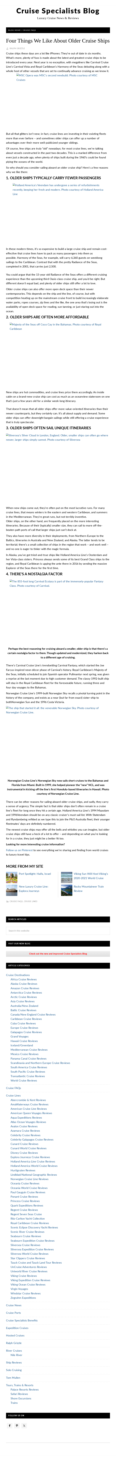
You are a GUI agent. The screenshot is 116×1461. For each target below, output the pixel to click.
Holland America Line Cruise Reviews (33, 1161)
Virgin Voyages (19, 1289)
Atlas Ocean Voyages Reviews (28, 1122)
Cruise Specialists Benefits (22, 1320)
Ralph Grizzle (14, 1343)
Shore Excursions (21, 1398)
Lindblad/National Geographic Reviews (34, 1175)
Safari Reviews (19, 1394)
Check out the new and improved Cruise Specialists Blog (58, 954)
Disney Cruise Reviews (24, 1153)
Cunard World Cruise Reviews (29, 1148)
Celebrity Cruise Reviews (25, 1135)
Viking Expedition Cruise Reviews (30, 1280)
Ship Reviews (14, 1362)
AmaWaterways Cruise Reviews (29, 1104)
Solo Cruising (14, 1370)
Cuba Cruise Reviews (23, 1023)
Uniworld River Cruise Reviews (29, 1271)
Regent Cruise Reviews (24, 1210)
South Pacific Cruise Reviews (28, 1072)
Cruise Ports (13, 1313)
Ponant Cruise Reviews (24, 1197)
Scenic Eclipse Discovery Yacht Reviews (34, 1227)
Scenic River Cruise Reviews (27, 1232)
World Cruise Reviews (24, 1080)
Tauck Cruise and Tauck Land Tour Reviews (36, 1262)
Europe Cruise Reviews (24, 1028)
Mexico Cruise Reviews (25, 1054)
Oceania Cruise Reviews (25, 1183)
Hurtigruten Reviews (23, 1170)
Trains (14, 1403)
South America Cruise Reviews (29, 1067)
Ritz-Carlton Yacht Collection (28, 1218)
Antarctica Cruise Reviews (26, 992)
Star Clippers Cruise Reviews (28, 1258)
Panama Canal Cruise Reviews (29, 1058)
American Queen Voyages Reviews (31, 1113)
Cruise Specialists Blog (58, 11)
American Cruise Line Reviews (29, 1109)
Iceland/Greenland (22, 1045)
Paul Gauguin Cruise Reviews (28, 1192)
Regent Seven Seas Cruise (26, 1214)
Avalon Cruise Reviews (24, 1126)
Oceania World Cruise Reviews (29, 1188)
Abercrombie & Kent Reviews (28, 1100)
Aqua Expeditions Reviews (26, 1117)
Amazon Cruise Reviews (25, 988)
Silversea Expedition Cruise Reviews (32, 1249)
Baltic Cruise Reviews (23, 1010)
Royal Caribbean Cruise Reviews (30, 1223)
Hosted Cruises (15, 1335)
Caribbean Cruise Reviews (26, 1019)
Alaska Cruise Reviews (24, 984)
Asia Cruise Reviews (23, 1001)
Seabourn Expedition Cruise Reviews (33, 1241)
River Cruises (14, 1351)
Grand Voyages (20, 1036)
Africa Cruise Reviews (24, 979)
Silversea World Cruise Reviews (29, 1254)
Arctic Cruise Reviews (24, 997)
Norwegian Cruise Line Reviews (29, 1179)
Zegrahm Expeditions (23, 1298)
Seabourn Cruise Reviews (26, 1236)
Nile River (16, 1355)
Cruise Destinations (18, 975)
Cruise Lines (30, 901)
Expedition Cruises (17, 1328)
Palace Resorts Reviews (25, 1389)
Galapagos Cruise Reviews (26, 1032)
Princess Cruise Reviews (25, 1201)
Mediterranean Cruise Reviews (29, 1050)
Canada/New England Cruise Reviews (33, 1014)
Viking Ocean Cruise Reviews (28, 1284)
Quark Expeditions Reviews (27, 1205)
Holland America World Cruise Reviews (34, 1166)
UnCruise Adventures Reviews (29, 1267)
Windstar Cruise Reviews (26, 1293)
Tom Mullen (13, 1378)
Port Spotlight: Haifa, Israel (35, 874)
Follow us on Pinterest (19, 850)
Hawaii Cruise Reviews (24, 1041)
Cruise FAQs (16, 901)
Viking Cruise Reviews (24, 1276)
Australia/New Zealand (24, 1006)
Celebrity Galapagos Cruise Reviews (32, 1139)
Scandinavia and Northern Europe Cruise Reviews (40, 1063)
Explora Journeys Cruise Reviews (30, 1157)
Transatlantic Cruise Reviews (28, 1076)
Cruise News (13, 1305)
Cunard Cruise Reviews (24, 1144)
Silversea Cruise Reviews (25, 1245)
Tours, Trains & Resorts (19, 1385)
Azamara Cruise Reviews (25, 1131)
